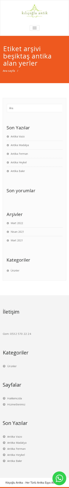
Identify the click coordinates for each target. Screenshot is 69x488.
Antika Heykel (19, 162)
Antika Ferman (19, 153)
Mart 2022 (17, 223)
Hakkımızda (14, 398)
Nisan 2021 (17, 231)
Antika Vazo (18, 136)
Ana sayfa (9, 70)
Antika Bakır (18, 171)
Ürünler (15, 270)
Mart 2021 (17, 240)
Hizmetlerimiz (16, 404)
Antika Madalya (20, 145)
